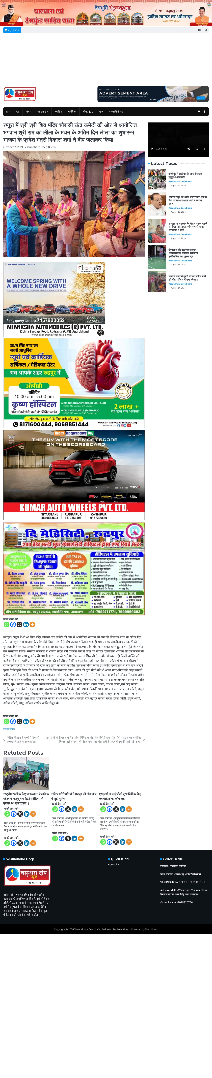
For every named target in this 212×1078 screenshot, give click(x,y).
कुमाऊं (12, 729)
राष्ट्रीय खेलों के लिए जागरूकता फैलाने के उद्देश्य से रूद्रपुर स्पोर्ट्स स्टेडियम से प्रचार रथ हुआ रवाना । (26, 798)
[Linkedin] (26, 624)
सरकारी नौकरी (116, 111)
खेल (101, 111)
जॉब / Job (88, 111)
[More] (32, 624)
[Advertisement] (106, 61)
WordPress (151, 929)
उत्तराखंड (41, 111)
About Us (114, 864)
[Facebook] (13, 624)
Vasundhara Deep (84, 929)
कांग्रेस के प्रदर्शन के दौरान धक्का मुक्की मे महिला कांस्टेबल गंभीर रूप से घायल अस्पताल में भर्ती (188, 227)
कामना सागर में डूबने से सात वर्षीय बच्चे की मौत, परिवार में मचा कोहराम (187, 278)
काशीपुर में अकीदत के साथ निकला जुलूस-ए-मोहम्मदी (185, 175)
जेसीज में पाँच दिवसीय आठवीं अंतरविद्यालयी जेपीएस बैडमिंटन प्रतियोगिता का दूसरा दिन (183, 253)
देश (18, 111)
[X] (19, 624)
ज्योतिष (58, 111)
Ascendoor (123, 929)
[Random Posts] (199, 30)
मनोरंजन (72, 111)
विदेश (28, 111)
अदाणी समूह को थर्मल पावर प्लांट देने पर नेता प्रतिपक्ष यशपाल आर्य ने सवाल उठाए (188, 200)
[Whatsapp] (6, 624)
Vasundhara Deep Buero (40, 147)
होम (8, 111)
